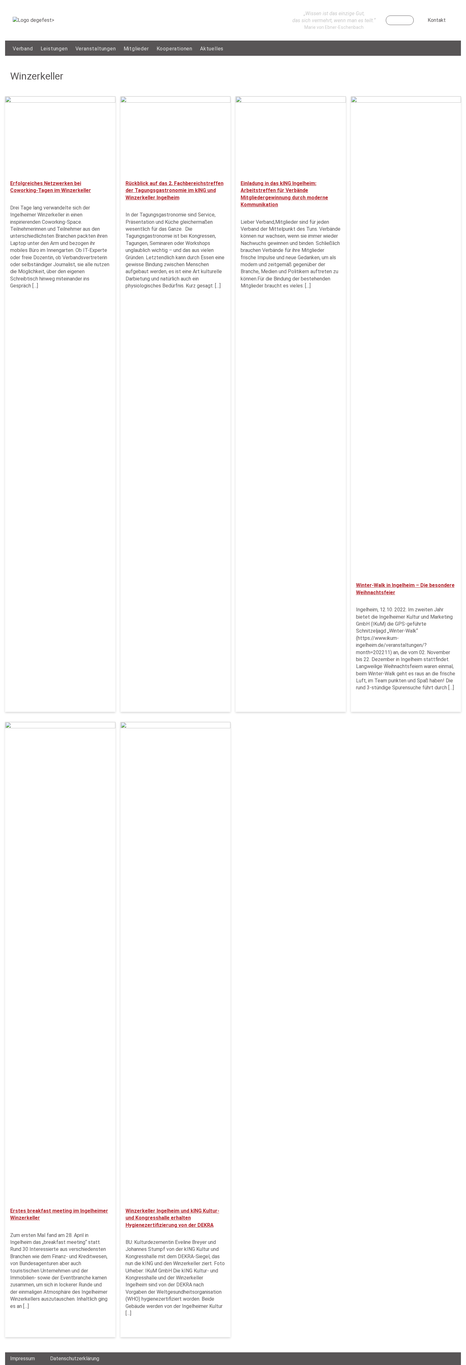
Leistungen (54, 49)
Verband (23, 49)
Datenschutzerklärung (74, 1358)
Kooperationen (174, 49)
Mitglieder (136, 49)
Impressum (22, 1358)
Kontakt (437, 20)
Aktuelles (211, 49)
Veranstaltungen (95, 49)
